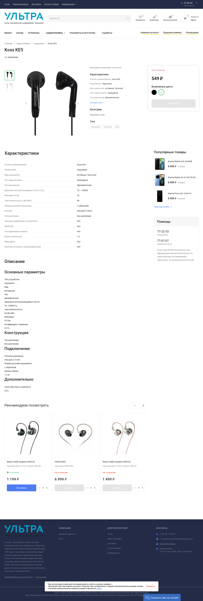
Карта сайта (41, 577)
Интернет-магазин (67, 534)
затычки (107, 127)
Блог (61, 539)
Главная (8, 43)
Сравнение (13, 57)
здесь (99, 588)
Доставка (111, 543)
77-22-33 (188, 3)
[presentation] (26, 103)
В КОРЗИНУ (173, 103)
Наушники (39, 43)
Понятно (150, 586)
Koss (102, 114)
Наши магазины (114, 539)
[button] (162, 597)
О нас (109, 534)
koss (117, 127)
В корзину (21, 488)
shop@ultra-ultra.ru (168, 544)
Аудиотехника (23, 43)
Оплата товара (114, 548)
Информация (113, 553)
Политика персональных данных (18, 577)
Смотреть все (161, 207)
